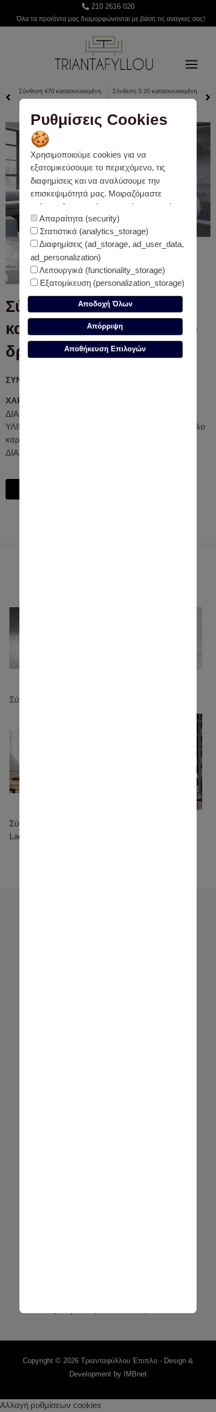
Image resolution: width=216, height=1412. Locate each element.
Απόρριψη (105, 326)
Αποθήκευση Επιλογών (105, 349)
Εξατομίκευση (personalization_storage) (111, 283)
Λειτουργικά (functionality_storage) (101, 270)
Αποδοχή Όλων (105, 304)
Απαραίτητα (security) (79, 218)
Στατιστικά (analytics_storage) (93, 231)
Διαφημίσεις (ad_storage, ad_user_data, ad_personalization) (107, 250)
